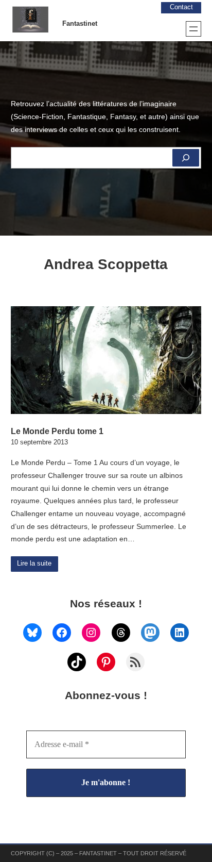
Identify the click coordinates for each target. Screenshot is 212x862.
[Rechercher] (185, 158)
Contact (181, 7)
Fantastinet (79, 23)
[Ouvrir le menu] (193, 29)
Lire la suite (34, 563)
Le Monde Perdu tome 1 (57, 431)
